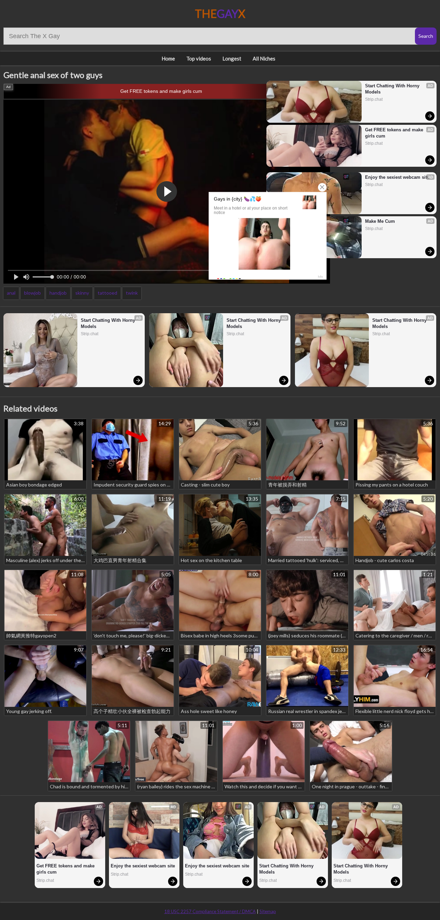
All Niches (264, 58)
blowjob (32, 293)
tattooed (107, 293)
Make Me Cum (380, 221)
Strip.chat (374, 99)
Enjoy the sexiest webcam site (397, 177)
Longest (231, 58)
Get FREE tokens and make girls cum (161, 91)
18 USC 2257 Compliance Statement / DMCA (210, 911)
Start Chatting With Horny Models (393, 89)
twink (132, 293)
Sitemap (268, 911)
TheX (220, 13)
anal (11, 293)
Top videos (198, 58)
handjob (58, 293)
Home (168, 58)
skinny (82, 293)
